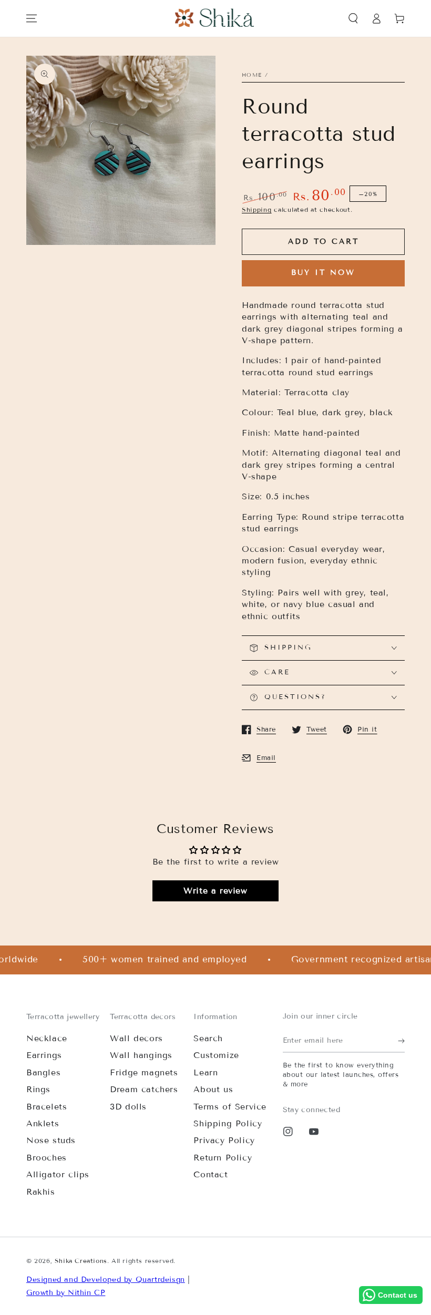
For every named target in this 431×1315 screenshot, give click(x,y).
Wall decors (136, 1038)
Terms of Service (229, 1107)
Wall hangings (141, 1055)
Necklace (46, 1038)
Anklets (42, 1123)
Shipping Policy (227, 1123)
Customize (216, 1055)
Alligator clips (57, 1174)
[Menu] (31, 18)
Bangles (43, 1072)
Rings (38, 1089)
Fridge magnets (144, 1072)
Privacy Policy (223, 1140)
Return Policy (222, 1158)
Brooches (46, 1158)
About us (213, 1089)
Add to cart (323, 241)
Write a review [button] (215, 891)
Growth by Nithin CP (65, 1292)
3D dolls (128, 1107)
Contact (210, 1174)
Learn (205, 1072)
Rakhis (40, 1192)
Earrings (44, 1055)
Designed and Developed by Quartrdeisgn (105, 1279)
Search (208, 1038)
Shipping (257, 209)
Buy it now (323, 272)
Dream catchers (144, 1089)
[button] (353, 18)
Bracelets (46, 1107)
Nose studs (51, 1140)
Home (252, 74)
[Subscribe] (401, 1040)
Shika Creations (81, 1261)
